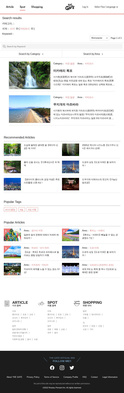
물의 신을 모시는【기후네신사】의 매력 (42, 164)
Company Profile (71, 377)
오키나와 (16, 321)
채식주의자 (96, 314)
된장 (93, 326)
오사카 (15, 318)
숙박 (49, 333)
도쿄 (24, 314)
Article (10, 7)
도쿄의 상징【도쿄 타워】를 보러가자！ (99, 164)
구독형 (85, 314)
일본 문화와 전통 (19, 329)
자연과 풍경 (17, 336)
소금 (84, 329)
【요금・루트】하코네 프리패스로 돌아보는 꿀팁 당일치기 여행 (41, 253)
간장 (100, 326)
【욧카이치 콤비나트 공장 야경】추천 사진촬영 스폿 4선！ (42, 181)
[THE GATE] (62, 7)
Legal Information (109, 377)
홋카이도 (16, 314)
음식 (29, 339)
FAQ (84, 377)
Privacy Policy (33, 377)
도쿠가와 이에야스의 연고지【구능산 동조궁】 (99, 181)
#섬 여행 (32, 209)
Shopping (37, 7)
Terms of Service (51, 377)
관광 (49, 329)
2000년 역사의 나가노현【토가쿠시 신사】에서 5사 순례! (100, 146)
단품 (84, 318)
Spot (22, 7)
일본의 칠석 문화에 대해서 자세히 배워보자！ (41, 236)
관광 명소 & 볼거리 (20, 333)
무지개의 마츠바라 (65, 104)
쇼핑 (36, 339)
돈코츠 (85, 326)
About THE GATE (14, 377)
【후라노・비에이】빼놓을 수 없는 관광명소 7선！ (100, 236)
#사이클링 (10, 209)
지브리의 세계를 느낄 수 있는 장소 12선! (42, 270)
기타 (91, 329)
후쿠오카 (24, 318)
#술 (21, 209)
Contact (94, 377)
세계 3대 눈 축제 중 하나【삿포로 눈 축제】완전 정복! (99, 270)
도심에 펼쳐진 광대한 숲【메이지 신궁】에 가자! (41, 146)
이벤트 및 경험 (18, 339)
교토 (31, 314)
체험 (56, 329)
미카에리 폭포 (62, 70)
